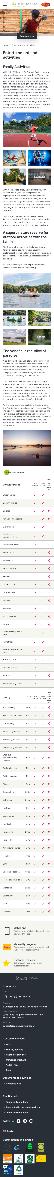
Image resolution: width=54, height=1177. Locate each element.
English (10, 1131)
